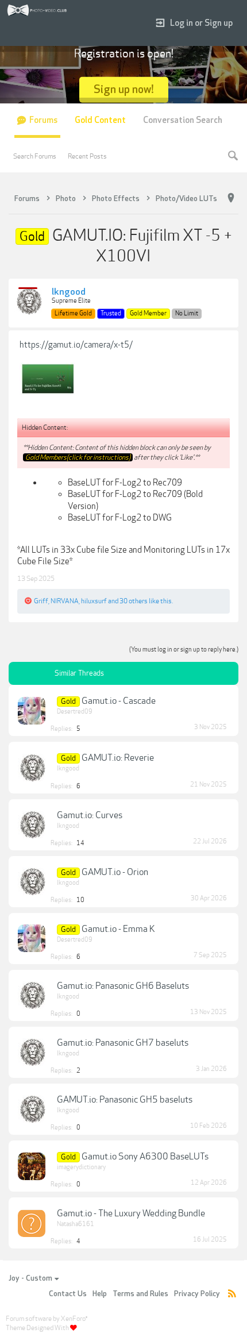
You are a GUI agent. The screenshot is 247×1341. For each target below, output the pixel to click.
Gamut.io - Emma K (118, 929)
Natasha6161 (75, 1224)
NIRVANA (65, 601)
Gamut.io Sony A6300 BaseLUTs (145, 1156)
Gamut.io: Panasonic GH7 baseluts (122, 1043)
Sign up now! (124, 89)
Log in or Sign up (201, 23)
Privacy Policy (197, 1293)
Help (99, 1293)
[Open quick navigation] (231, 198)
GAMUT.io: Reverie (118, 758)
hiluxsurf (94, 601)
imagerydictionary (81, 1167)
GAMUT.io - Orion (115, 872)
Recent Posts (87, 156)
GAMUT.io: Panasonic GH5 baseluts (124, 1099)
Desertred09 (74, 711)
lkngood (69, 292)
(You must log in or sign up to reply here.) (183, 649)
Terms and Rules (140, 1293)
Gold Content (100, 120)
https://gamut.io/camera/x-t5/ (76, 345)
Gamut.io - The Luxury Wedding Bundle (131, 1213)
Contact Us (68, 1293)
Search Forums (34, 156)
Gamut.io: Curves (89, 815)
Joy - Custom (30, 1278)
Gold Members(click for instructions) (77, 457)
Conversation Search (182, 120)
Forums (43, 120)
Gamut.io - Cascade (119, 701)
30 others (133, 601)
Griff (41, 601)
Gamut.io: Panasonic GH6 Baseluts (123, 986)
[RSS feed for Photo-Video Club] (232, 1294)
